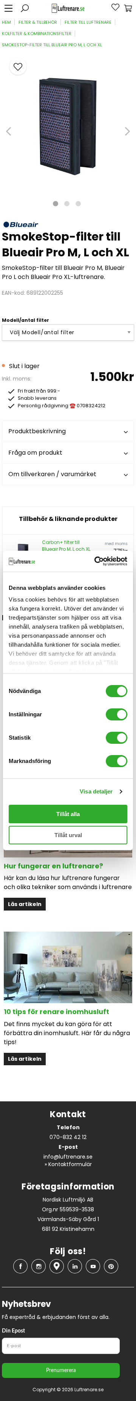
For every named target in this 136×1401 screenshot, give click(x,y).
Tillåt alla (68, 814)
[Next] (127, 131)
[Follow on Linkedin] (75, 1266)
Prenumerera (61, 1370)
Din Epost (13, 1331)
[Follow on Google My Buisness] (56, 1266)
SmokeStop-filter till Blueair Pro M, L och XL (52, 45)
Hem (6, 22)
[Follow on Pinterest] (111, 1266)
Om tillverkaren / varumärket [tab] (52, 474)
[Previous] (8, 131)
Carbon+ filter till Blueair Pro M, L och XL (66, 545)
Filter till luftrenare (88, 22)
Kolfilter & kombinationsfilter (36, 33)
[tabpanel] (68, 122)
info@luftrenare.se (68, 1156)
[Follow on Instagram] (38, 1266)
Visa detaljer (96, 791)
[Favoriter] (111, 8)
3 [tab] (78, 203)
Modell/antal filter (25, 320)
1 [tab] (55, 203)
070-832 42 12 (68, 1137)
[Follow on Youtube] (93, 1266)
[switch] (116, 714)
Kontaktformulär (70, 1164)
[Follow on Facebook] (20, 1266)
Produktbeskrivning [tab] (37, 431)
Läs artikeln (25, 904)
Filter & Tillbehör (38, 22)
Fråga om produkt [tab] (35, 452)
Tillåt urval (68, 835)
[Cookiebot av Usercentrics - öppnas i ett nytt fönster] (96, 561)
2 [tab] (67, 203)
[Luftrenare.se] (68, 8)
